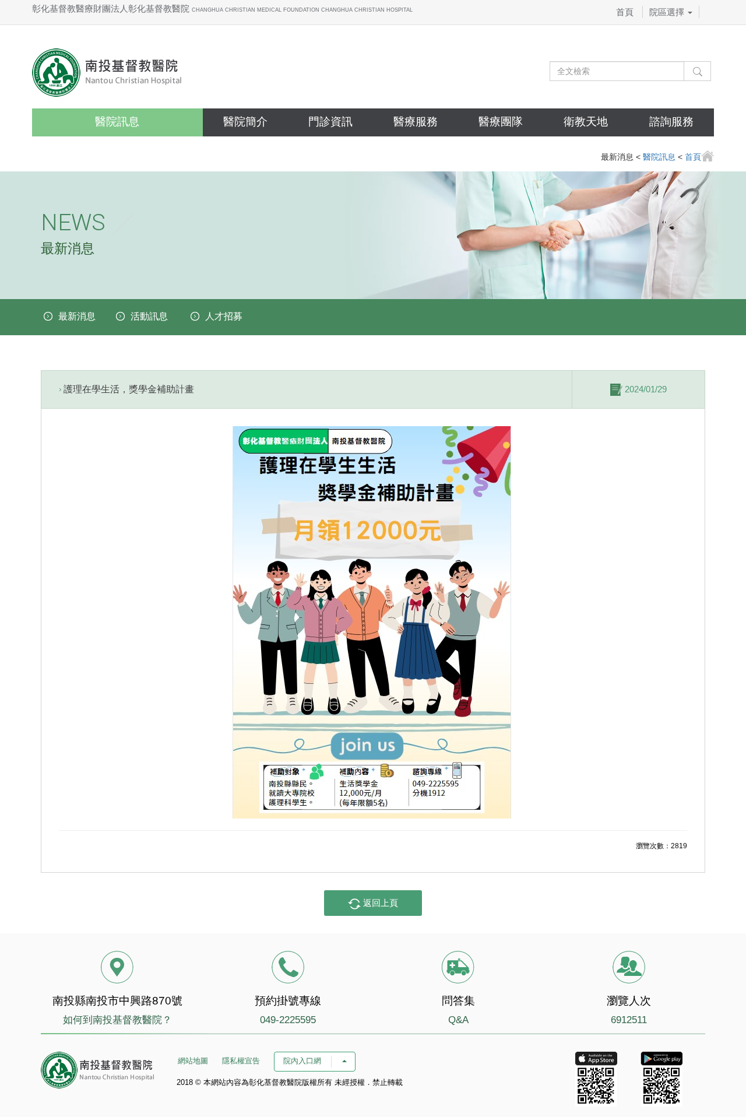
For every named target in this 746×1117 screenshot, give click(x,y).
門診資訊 (330, 121)
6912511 (629, 1019)
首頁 (625, 12)
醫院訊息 (117, 121)
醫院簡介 (245, 121)
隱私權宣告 (241, 1060)
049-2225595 (288, 1019)
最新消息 (77, 316)
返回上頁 (379, 903)
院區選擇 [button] (668, 12)
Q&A (458, 1019)
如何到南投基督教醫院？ (117, 1019)
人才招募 (223, 316)
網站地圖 (193, 1060)
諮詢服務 (671, 121)
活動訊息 (149, 316)
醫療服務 (415, 121)
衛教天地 (586, 121)
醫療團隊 (500, 121)
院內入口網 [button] (303, 1060)
